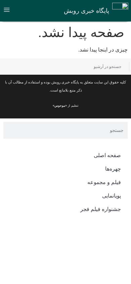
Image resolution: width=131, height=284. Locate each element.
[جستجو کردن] (11, 66)
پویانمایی (111, 196)
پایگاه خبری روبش (86, 10)
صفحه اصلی (107, 155)
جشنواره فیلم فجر (100, 209)
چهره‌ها (113, 169)
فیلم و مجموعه (104, 182)
